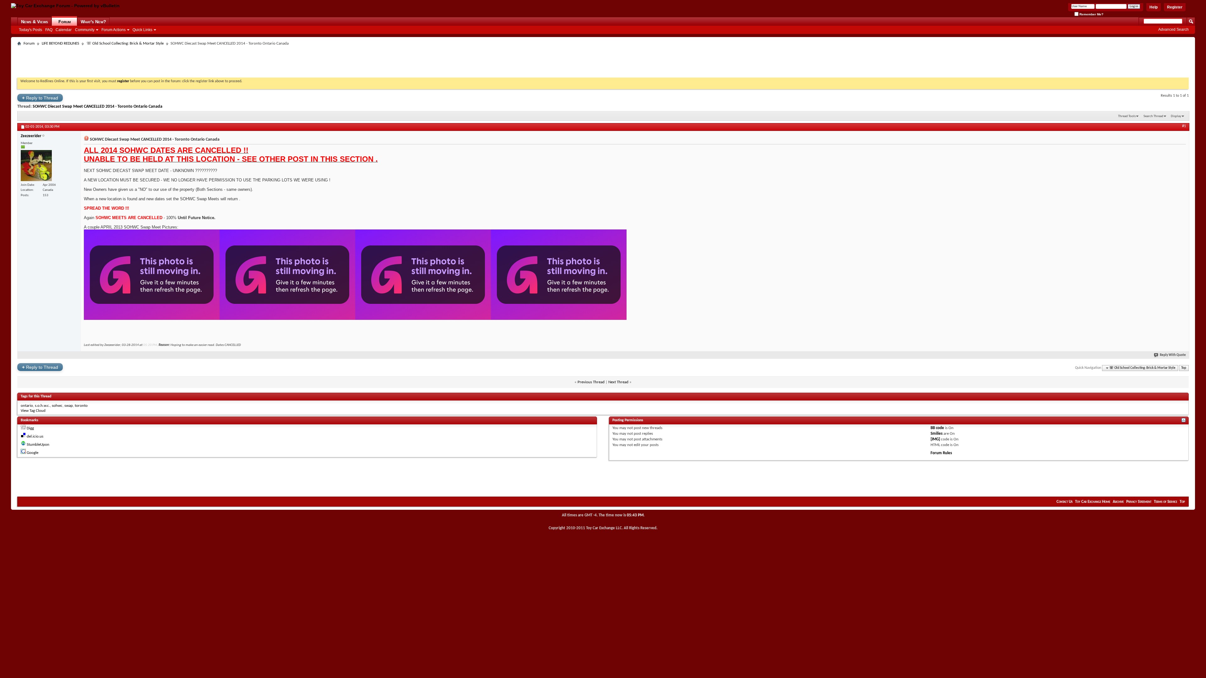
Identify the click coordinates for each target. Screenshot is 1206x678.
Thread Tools (1127, 116)
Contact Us (1065, 502)
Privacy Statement (1138, 502)
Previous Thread (591, 382)
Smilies (937, 434)
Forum (64, 21)
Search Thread (1153, 116)
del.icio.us (35, 436)
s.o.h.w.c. (42, 406)
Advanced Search (1173, 29)
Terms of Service (1165, 502)
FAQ (48, 30)
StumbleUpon (38, 445)
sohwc (57, 406)
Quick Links (142, 30)
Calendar (64, 30)
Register (1174, 7)
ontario (27, 406)
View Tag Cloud (33, 411)
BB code (937, 428)
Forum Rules (941, 453)
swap (68, 406)
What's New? (93, 21)
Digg (30, 428)
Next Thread (618, 382)
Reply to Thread (40, 97)
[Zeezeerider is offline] (36, 165)
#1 (1184, 126)
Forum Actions (113, 30)
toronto (81, 406)
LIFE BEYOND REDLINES (60, 43)
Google (32, 453)
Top (1183, 368)
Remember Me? (1090, 14)
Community (85, 30)
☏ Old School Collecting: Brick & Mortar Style (125, 43)
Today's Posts (30, 30)
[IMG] (935, 439)
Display (1176, 116)
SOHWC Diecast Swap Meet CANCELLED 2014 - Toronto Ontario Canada (97, 106)
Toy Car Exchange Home (1092, 502)
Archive (1118, 502)
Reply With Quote (1173, 355)
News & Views (34, 21)
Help (1153, 7)
